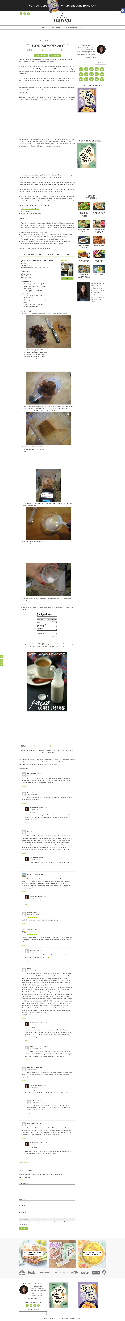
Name (22, 1199)
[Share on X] (50, 50)
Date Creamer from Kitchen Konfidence (39, 248)
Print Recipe (55, 55)
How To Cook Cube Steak (84, 246)
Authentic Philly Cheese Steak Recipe (99, 231)
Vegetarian (50, 752)
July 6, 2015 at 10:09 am (35, 1087)
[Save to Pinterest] (34, 50)
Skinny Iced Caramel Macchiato (31, 213)
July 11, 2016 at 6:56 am (35, 809)
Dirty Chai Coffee (26, 211)
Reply (24, 786)
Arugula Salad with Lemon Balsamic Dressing (84, 215)
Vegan (43, 752)
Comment (23, 1183)
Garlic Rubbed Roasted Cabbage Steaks (84, 276)
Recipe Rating (24, 1177)
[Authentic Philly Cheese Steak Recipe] (99, 227)
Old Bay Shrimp (98, 245)
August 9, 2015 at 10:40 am (33, 970)
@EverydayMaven (47, 644)
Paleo (36, 41)
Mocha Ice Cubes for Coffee (30, 209)
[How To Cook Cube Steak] (84, 243)
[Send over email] (58, 50)
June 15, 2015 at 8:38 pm (35, 1144)
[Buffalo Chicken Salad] (84, 227)
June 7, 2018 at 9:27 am (32, 775)
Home (21, 41)
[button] (123, 10)
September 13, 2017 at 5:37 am (36, 1048)
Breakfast (33, 750)
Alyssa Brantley (28, 277)
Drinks (48, 750)
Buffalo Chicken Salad (84, 230)
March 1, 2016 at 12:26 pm (32, 876)
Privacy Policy (75, 1318)
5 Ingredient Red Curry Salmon (99, 213)
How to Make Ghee (98, 275)
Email (22, 1206)
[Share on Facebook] (42, 50)
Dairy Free (41, 750)
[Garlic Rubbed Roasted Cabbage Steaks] (84, 272)
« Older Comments (25, 1163)
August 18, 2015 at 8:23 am (38, 1102)
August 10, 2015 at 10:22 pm (36, 1024)
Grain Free (64, 750)
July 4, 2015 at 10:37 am (32, 1069)
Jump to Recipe (40, 55)
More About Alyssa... (91, 57)
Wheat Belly (43, 66)
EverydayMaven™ (62, 18)
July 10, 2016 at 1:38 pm (32, 794)
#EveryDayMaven (35, 646)
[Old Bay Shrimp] (99, 243)
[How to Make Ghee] (99, 272)
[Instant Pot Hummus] (99, 258)
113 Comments (63, 44)
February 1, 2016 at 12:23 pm (33, 931)
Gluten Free (56, 750)
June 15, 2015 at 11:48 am (32, 1125)
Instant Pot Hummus (99, 261)
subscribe (60, 1222)
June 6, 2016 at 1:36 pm (35, 859)
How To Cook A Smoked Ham (84, 261)
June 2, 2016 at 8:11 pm (32, 832)
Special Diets (29, 41)
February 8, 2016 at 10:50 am (33, 914)
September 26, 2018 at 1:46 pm (36, 952)
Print (67, 278)
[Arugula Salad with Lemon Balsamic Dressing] (84, 210)
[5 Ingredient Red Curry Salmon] (99, 210)
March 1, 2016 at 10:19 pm (35, 898)
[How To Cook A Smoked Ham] (84, 258)
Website (22, 1212)
